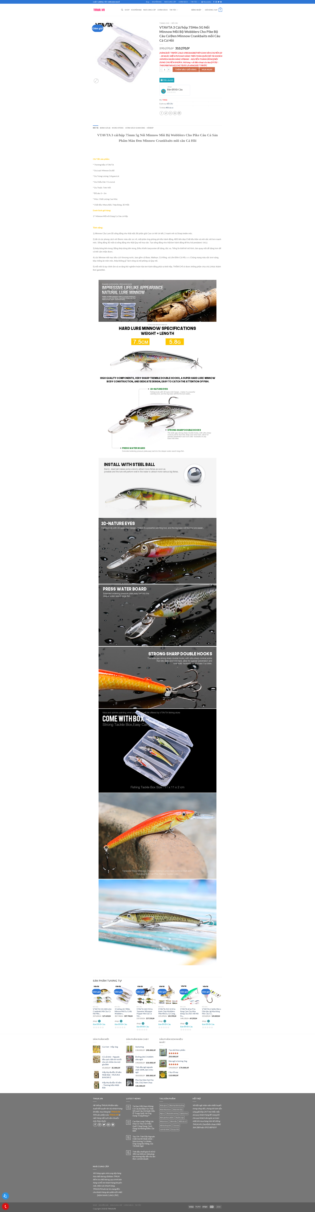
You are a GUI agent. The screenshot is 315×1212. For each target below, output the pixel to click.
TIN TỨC (194, 2)
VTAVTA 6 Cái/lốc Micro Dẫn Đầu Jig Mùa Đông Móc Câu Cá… (211, 1011)
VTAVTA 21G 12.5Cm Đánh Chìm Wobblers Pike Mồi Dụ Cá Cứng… (167, 1011)
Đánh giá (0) (105, 128)
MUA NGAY (207, 69)
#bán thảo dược (165, 1109)
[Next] (221, 1009)
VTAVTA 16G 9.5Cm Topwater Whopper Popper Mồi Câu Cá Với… (145, 1012)
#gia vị (162, 1113)
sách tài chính (164, 1129)
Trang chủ (164, 23)
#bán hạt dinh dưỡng (177, 1105)
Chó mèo (176, 1126)
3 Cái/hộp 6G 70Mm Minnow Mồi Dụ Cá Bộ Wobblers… (123, 1011)
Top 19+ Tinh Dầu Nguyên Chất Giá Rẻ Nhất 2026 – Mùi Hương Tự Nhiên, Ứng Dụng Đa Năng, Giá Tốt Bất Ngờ (144, 1141)
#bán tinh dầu (177, 1109)
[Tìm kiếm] (122, 10)
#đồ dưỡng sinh (165, 1126)
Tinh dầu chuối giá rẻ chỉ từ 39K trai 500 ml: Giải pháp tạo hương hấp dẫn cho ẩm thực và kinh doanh (144, 1155)
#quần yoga (180, 1118)
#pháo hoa (184, 1113)
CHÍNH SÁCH (183, 2)
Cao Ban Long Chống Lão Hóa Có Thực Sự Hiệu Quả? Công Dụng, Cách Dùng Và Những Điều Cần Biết (143, 1126)
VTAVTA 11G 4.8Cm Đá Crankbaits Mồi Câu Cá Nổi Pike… (102, 1011)
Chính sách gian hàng (135, 128)
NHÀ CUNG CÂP (170, 2)
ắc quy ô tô (175, 1129)
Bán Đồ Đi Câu (175, 89)
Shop (147, 2)
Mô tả (95, 128)
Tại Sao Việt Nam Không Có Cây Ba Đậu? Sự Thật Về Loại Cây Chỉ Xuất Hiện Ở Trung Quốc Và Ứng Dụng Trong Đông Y (144, 1111)
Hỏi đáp (150, 128)
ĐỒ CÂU (175, 23)
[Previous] (93, 1009)
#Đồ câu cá (169, 108)
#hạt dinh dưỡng (172, 1113)
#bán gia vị (163, 1105)
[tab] (95, 127)
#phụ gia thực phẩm (166, 1118)
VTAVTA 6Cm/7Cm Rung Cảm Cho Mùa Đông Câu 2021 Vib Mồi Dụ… (189, 1012)
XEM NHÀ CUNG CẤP (108, 1195)
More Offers (117, 128)
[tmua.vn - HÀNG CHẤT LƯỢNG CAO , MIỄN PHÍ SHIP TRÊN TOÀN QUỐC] (105, 10)
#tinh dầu (173, 1121)
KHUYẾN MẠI (157, 2)
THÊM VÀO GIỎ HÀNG (186, 69)
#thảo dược (164, 1121)
